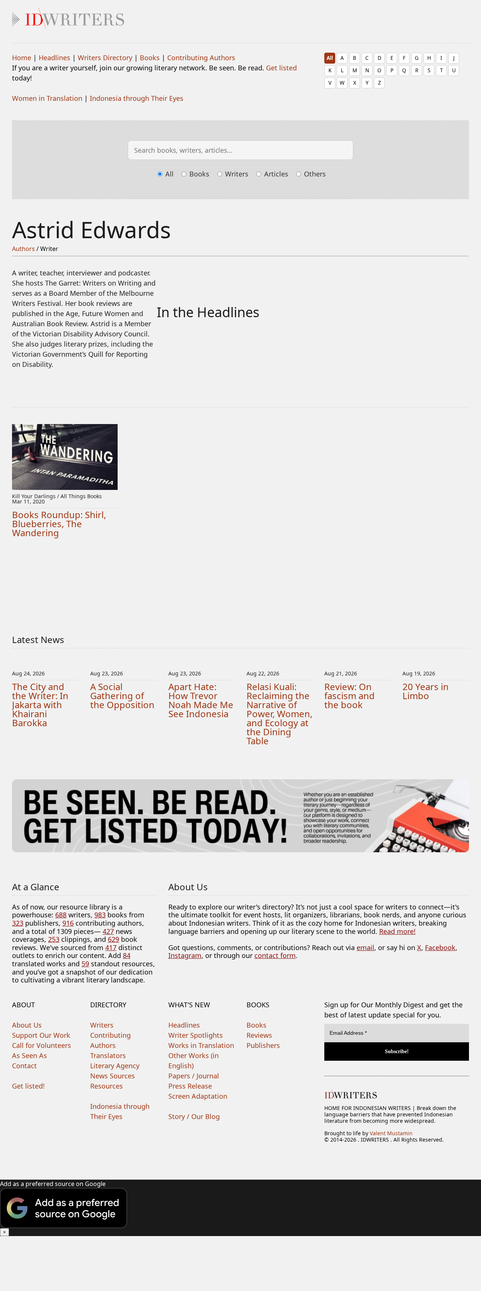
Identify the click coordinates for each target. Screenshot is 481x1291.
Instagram (184, 955)
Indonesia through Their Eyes (136, 98)
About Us (27, 1024)
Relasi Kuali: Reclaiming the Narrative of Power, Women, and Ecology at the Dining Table (279, 713)
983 (100, 914)
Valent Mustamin (391, 1133)
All (330, 57)
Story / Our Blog (194, 1116)
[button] (240, 1208)
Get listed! (28, 1085)
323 (17, 923)
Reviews (259, 1035)
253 (53, 939)
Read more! (397, 931)
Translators (108, 1055)
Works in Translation (201, 1045)
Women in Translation (47, 98)
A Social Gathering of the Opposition (122, 695)
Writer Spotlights (195, 1035)
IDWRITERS (240, 16)
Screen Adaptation (197, 1096)
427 (108, 931)
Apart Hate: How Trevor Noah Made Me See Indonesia (200, 700)
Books (150, 57)
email (365, 947)
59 (85, 963)
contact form (275, 955)
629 (113, 939)
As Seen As (29, 1055)
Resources (106, 1085)
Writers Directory (105, 57)
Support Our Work (41, 1035)
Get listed (281, 67)
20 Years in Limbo (425, 691)
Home (21, 57)
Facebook (440, 947)
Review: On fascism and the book (349, 695)
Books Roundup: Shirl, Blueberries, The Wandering (59, 523)
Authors (23, 249)
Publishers (263, 1045)
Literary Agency (114, 1065)
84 (126, 955)
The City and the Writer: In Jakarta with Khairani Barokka (40, 704)
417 (110, 947)
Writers (235, 173)
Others (314, 173)
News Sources (112, 1075)
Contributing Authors (201, 57)
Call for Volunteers (41, 1045)
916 (68, 923)
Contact (24, 1065)
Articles (275, 173)
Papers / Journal (193, 1075)
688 (61, 914)
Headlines (54, 57)
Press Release (190, 1085)
